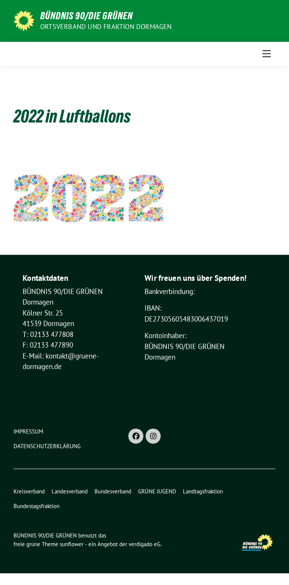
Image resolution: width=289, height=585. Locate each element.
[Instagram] (153, 436)
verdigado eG (144, 544)
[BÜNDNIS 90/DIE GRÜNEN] (24, 20)
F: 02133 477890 (48, 344)
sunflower (72, 544)
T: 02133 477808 (48, 334)
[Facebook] (135, 436)
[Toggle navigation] (266, 53)
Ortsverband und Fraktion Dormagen (106, 26)
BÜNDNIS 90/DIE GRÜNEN (86, 15)
